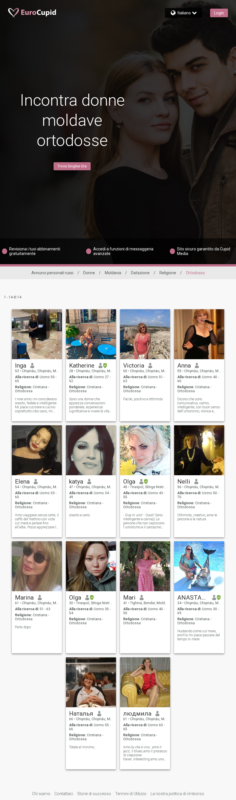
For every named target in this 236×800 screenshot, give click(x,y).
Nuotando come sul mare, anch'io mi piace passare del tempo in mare (198, 635)
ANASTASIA (192, 597)
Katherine (81, 365)
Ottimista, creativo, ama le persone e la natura (197, 517)
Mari (129, 597)
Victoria (133, 365)
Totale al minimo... (83, 747)
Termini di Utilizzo (130, 793)
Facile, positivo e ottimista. (143, 399)
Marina (24, 597)
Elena (22, 481)
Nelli (183, 481)
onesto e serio (79, 515)
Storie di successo (94, 793)
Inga (20, 365)
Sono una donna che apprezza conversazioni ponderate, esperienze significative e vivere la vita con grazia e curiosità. (89, 405)
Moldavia (113, 272)
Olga (129, 481)
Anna (184, 365)
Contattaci (63, 793)
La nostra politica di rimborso (177, 793)
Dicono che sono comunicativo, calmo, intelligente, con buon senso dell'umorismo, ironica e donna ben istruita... (198, 405)
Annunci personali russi (52, 272)
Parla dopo (23, 627)
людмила (137, 713)
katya (76, 481)
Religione (167, 272)
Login (219, 13)
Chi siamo (41, 793)
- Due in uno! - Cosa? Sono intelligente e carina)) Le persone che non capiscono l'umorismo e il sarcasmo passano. (143, 521)
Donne (89, 272)
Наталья (81, 713)
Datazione (140, 272)
